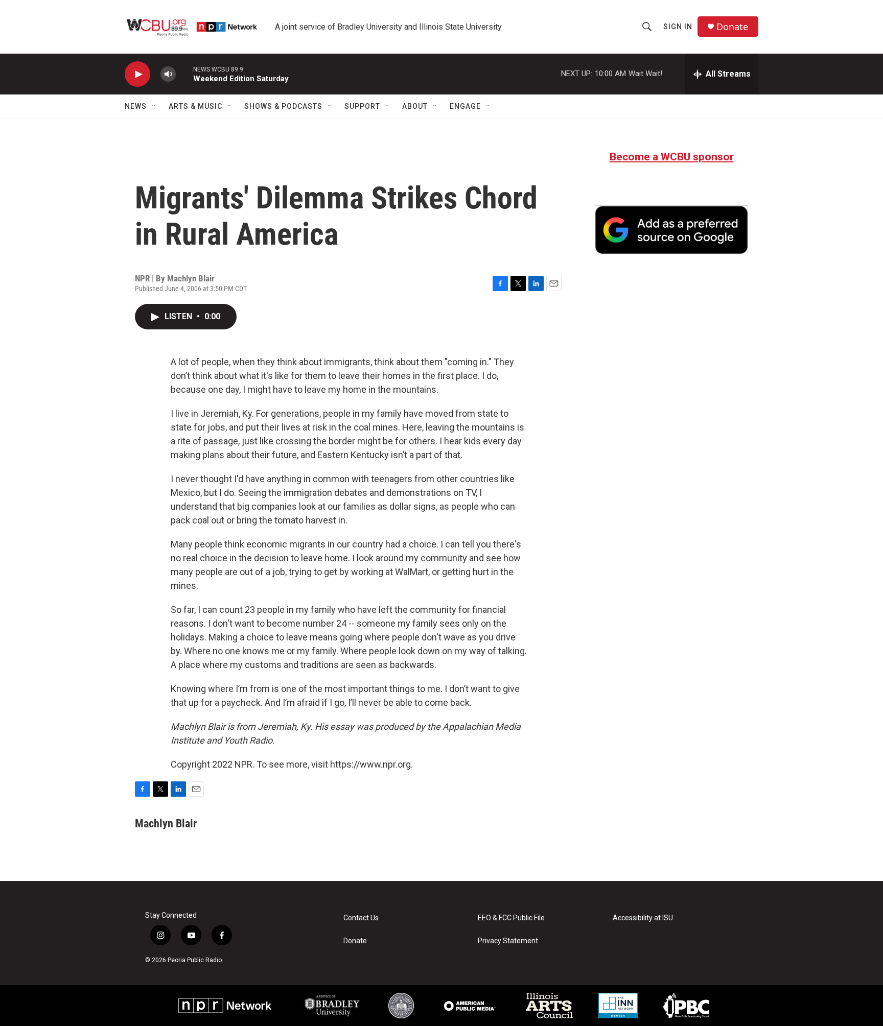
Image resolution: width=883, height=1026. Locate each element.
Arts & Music (195, 106)
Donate (732, 26)
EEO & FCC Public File (511, 918)
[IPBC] (686, 1005)
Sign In (677, 26)
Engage (465, 106)
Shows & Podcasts (283, 106)
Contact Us (361, 918)
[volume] (168, 74)
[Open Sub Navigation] (154, 106)
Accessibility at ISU (643, 918)
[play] (137, 74)
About (415, 106)
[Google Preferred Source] (671, 230)
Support (362, 106)
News (136, 106)
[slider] (184, 73)
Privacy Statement (508, 941)
